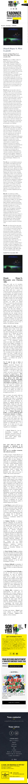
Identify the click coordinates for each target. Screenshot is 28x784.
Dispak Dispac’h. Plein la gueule (12, 49)
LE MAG (14, 760)
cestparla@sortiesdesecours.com (14, 721)
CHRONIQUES (14, 739)
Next (25, 684)
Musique (14, 746)
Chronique (8, 25)
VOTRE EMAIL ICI (10, 18)
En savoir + (5, 698)
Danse (14, 742)
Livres (14, 750)
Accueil (3, 25)
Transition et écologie (14, 753)
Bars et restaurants (14, 752)
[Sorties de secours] (14, 4)
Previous (3, 684)
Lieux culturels (14, 755)
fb (11, 9)
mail (16, 9)
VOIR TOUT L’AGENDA (14, 702)
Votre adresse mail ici (15, 776)
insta (14, 9)
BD (14, 748)
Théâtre (14, 744)
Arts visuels (14, 740)
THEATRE (14, 25)
